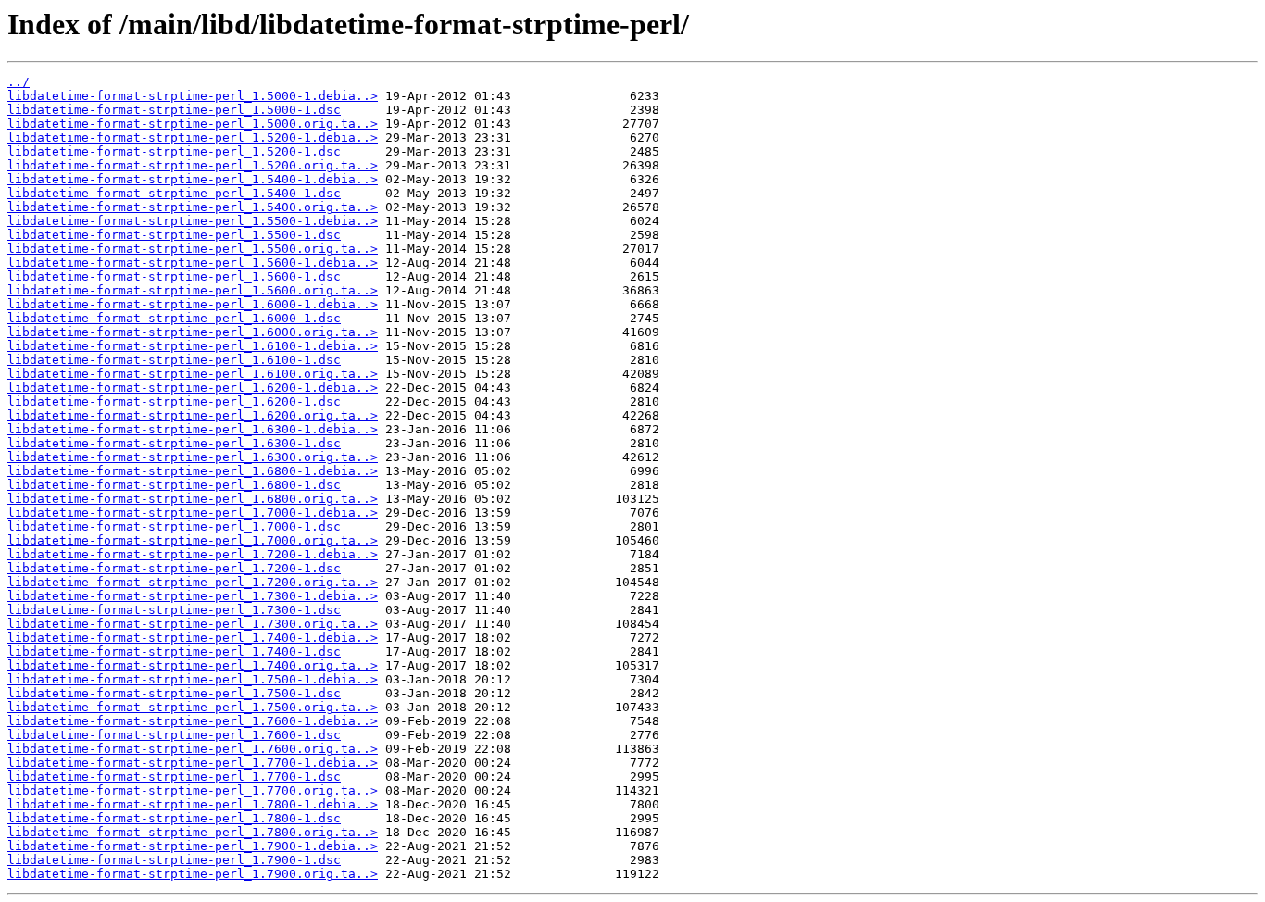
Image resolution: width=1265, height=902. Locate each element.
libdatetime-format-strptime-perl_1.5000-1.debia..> (192, 96)
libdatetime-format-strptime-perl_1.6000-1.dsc (174, 318)
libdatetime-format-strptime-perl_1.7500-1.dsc (174, 693)
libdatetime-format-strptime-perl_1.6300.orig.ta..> (192, 457)
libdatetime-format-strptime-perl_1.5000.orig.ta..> (192, 124)
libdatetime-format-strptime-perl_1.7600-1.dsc (174, 735)
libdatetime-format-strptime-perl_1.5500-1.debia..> (192, 221)
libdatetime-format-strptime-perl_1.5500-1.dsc (174, 235)
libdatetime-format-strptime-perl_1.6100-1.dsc (174, 360)
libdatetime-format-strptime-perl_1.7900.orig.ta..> (192, 874)
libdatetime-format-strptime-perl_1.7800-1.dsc (174, 818)
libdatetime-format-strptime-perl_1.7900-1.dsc (174, 860)
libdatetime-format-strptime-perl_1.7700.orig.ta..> (192, 790)
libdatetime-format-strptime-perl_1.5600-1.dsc (174, 276)
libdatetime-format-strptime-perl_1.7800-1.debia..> (192, 804)
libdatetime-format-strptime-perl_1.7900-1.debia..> (192, 846)
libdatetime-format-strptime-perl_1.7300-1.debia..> (192, 596)
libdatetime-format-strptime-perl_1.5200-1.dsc (174, 151)
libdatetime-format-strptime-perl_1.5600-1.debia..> (192, 262)
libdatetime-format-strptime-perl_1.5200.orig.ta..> (192, 165)
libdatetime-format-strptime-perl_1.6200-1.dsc (174, 401)
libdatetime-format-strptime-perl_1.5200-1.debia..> (192, 137)
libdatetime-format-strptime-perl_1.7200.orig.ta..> (192, 582)
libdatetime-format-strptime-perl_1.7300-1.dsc (174, 610)
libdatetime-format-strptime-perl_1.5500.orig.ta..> (192, 249)
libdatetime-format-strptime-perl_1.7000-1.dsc (174, 526)
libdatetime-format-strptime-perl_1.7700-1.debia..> (192, 763)
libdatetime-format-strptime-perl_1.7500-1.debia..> (192, 679)
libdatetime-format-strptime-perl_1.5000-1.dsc (174, 110)
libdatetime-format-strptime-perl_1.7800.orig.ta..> (192, 832)
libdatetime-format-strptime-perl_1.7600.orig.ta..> (192, 749)
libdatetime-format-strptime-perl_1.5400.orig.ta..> (192, 207)
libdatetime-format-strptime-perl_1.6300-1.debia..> (192, 429)
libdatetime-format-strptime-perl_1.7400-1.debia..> (192, 638)
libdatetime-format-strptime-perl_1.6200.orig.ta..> (192, 415)
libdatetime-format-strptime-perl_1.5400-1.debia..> (192, 179)
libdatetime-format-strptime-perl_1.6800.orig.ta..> (192, 499)
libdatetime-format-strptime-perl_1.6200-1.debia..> (192, 388)
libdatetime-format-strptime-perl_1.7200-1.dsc (174, 568)
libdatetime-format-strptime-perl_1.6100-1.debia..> (192, 346)
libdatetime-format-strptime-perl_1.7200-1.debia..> (192, 554)
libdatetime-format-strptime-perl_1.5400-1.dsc (174, 193)
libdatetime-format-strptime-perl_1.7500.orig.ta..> (192, 707)
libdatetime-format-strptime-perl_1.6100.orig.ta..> (192, 374)
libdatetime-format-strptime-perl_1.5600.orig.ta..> (192, 290)
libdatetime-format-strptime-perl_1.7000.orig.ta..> (192, 540)
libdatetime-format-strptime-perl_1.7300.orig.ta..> (192, 624)
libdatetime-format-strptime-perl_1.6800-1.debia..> (192, 471)
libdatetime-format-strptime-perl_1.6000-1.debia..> (192, 304)
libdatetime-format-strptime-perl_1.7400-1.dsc (174, 651)
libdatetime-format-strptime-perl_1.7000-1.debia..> (192, 513)
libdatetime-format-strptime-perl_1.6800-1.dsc (174, 485)
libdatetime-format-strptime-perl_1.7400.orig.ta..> (192, 665)
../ (18, 82)
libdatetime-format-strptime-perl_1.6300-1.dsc (174, 443)
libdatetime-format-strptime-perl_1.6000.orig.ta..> (192, 332)
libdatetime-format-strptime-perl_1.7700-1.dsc (174, 776)
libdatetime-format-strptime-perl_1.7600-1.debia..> (192, 721)
